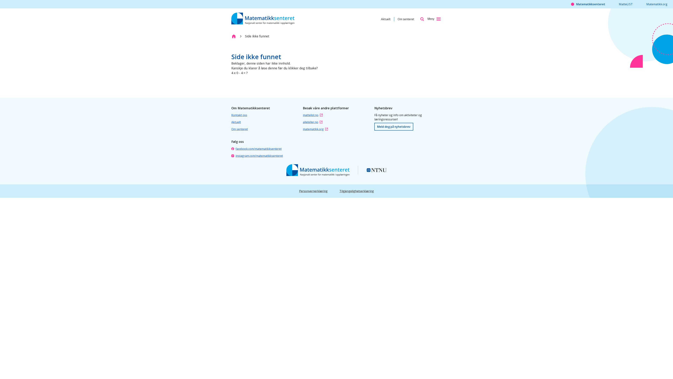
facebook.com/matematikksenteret (259, 149)
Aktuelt (385, 19)
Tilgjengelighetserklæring (356, 191)
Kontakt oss (239, 115)
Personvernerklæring (313, 191)
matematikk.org (313, 129)
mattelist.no (310, 115)
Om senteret (406, 19)
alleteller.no (310, 122)
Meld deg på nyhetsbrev (393, 127)
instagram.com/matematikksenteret (259, 156)
